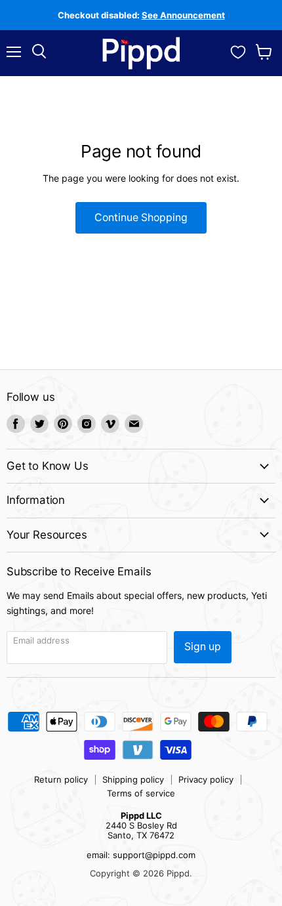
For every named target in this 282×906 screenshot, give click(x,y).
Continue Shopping (141, 217)
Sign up (202, 646)
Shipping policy (133, 779)
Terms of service (141, 793)
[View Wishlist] (238, 50)
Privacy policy (205, 779)
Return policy (61, 779)
